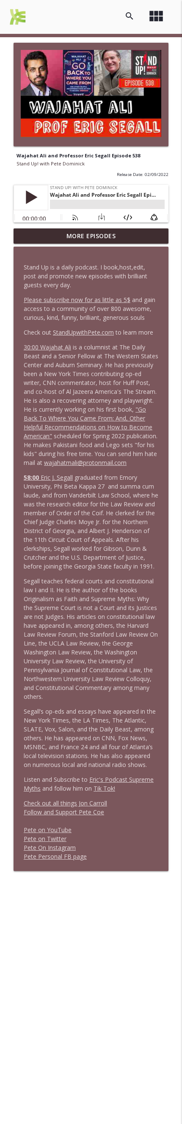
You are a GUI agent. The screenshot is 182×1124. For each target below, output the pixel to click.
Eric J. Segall (48, 477)
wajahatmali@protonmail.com (85, 463)
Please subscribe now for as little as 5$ (77, 300)
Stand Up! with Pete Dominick (51, 163)
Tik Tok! (104, 788)
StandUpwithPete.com (83, 332)
